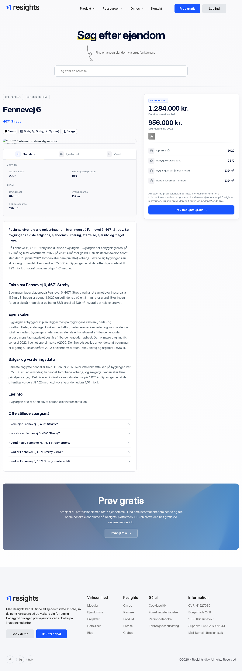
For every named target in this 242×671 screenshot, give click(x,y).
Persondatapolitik (160, 619)
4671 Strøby (12, 121)
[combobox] (121, 71)
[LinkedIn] (20, 659)
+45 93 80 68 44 (213, 626)
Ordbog (128, 633)
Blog (90, 633)
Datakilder (94, 626)
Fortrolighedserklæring (164, 626)
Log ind (214, 8)
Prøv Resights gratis (189, 210)
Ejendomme (95, 612)
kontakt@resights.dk (209, 633)
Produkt (128, 619)
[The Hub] (30, 659)
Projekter (93, 619)
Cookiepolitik (157, 605)
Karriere (128, 612)
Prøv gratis (187, 8)
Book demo (20, 634)
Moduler (92, 605)
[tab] (25, 154)
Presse (128, 626)
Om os (127, 605)
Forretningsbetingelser (164, 612)
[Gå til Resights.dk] (22, 7)
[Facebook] (10, 659)
